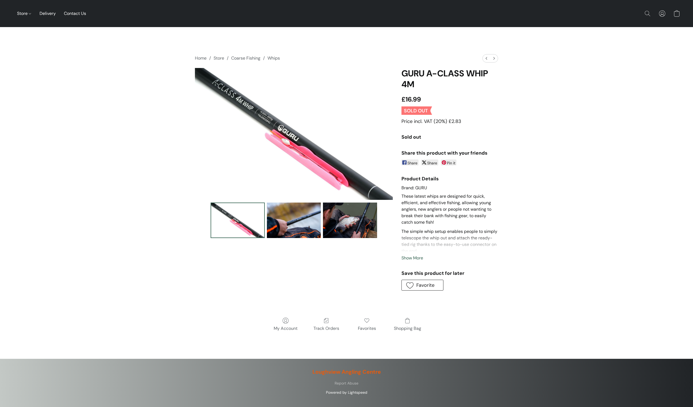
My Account (286, 328)
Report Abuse (346, 383)
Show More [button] (412, 258)
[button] (647, 13)
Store (23, 13)
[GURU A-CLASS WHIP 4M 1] (294, 220)
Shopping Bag (407, 328)
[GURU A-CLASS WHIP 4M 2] (350, 220)
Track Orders (326, 328)
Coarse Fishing (245, 58)
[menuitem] (486, 58)
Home (201, 58)
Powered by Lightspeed (346, 392)
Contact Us (75, 13)
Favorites (367, 328)
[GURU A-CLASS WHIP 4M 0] (238, 220)
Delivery (48, 13)
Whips (273, 58)
